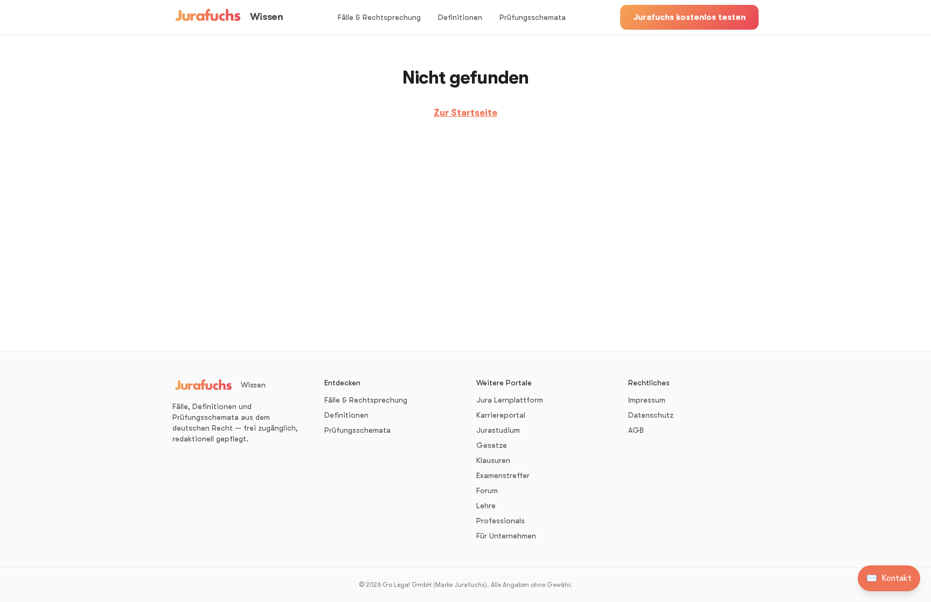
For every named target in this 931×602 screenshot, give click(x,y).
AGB (636, 430)
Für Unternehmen (506, 535)
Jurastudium (498, 430)
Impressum (646, 400)
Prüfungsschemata (532, 17)
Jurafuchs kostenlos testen (689, 17)
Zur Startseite (465, 113)
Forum (487, 490)
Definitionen (460, 17)
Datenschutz (650, 415)
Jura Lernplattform (509, 400)
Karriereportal (500, 415)
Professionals (500, 520)
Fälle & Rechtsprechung (379, 17)
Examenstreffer (503, 475)
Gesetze (491, 445)
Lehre (486, 505)
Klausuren (493, 460)
